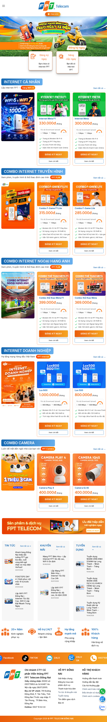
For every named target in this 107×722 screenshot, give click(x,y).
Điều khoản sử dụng (91, 692)
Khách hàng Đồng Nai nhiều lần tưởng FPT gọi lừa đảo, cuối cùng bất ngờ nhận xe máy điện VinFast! (23, 560)
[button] (3, 6)
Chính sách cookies (91, 696)
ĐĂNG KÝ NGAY (53, 154)
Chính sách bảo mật (91, 689)
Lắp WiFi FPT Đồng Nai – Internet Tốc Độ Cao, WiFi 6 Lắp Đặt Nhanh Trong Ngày (22, 599)
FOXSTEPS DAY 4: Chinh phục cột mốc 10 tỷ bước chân (23, 580)
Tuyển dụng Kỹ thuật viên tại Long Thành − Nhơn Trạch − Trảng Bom (93, 608)
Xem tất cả (99, 88)
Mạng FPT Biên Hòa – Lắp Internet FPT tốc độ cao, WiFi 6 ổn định (54, 559)
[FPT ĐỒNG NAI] (53, 6)
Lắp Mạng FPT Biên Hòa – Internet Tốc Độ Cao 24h (58, 574)
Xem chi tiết (53, 161)
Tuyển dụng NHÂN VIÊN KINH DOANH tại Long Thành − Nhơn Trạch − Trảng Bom (94, 562)
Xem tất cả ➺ (25, 546)
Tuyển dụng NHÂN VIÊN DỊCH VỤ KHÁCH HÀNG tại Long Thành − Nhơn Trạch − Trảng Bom (94, 586)
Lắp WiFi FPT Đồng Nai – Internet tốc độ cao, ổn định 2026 (59, 591)
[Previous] (37, 129)
